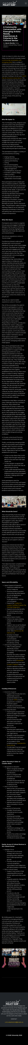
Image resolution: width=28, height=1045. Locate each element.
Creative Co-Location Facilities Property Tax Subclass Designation (16, 605)
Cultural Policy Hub (10, 3)
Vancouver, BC (18, 631)
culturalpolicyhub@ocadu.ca (14, 1022)
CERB (15, 700)
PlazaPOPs (19, 660)
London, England (12, 664)
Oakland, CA (10, 633)
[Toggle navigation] (26, 3)
